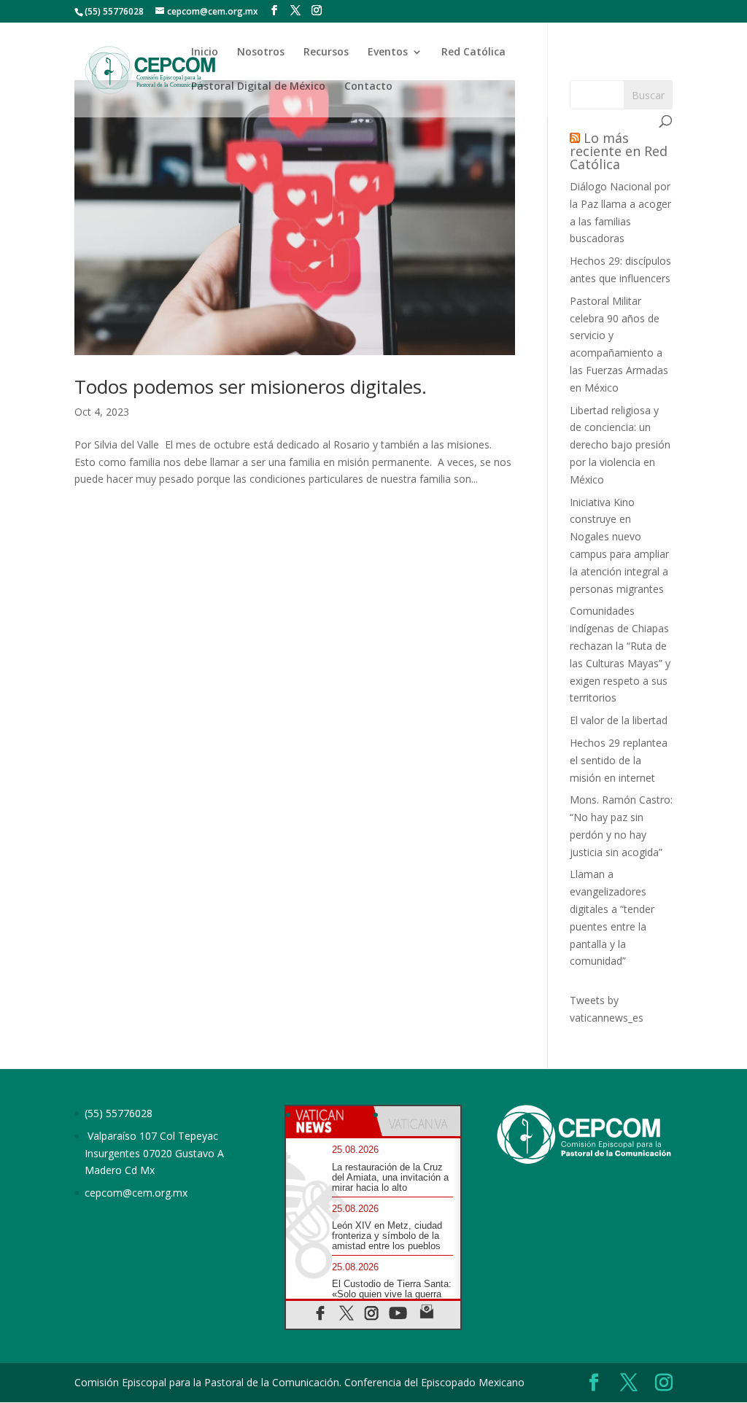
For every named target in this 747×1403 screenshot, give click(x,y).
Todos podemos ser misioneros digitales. (250, 386)
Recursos (326, 52)
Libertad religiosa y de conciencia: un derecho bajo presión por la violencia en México (620, 444)
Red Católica (473, 52)
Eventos (388, 52)
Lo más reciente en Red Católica (618, 151)
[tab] (330, 1121)
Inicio (204, 52)
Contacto (368, 87)
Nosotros (261, 52)
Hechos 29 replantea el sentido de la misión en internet (618, 760)
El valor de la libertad (618, 720)
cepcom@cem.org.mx (136, 1193)
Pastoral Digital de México (258, 87)
